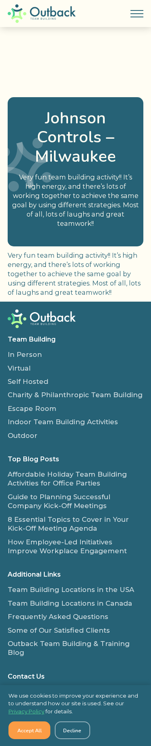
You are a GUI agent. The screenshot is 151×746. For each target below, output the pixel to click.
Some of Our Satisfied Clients (59, 630)
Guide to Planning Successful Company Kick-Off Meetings (59, 501)
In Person (25, 354)
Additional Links (34, 574)
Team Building (32, 339)
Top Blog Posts (33, 459)
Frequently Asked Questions (58, 617)
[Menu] (136, 14)
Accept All (29, 730)
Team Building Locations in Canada (70, 603)
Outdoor (22, 435)
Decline (72, 730)
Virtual (19, 368)
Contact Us (26, 676)
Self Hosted (28, 381)
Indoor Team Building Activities (63, 422)
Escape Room (32, 408)
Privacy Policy (26, 711)
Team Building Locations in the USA (71, 590)
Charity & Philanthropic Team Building (75, 395)
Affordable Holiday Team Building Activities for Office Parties (67, 478)
